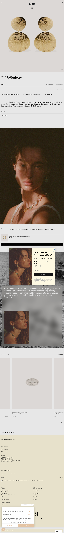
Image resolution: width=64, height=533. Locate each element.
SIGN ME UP (43, 274)
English (57, 531)
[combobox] (58, 531)
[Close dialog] (53, 250)
